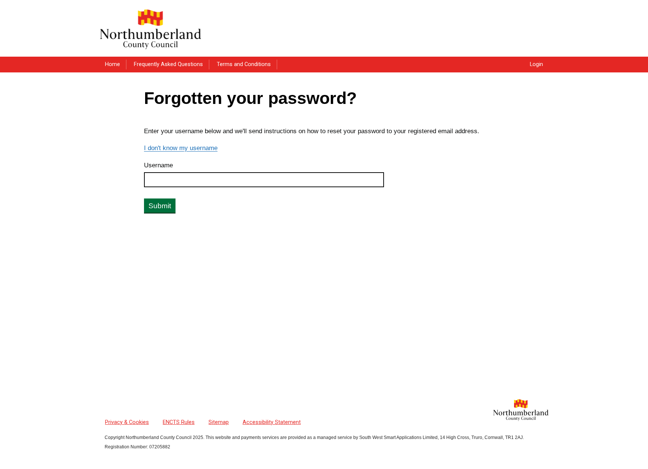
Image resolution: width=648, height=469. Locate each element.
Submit (159, 206)
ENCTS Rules (179, 422)
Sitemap (218, 422)
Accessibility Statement (272, 422)
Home (112, 64)
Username (158, 165)
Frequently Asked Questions (168, 64)
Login (536, 64)
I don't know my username (181, 148)
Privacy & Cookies (127, 422)
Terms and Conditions (244, 64)
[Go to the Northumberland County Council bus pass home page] (150, 28)
